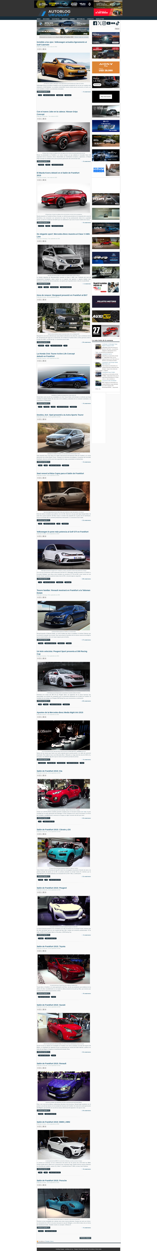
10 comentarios (86, 342)
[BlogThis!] (40, 49)
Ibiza (40, 523)
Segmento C (59, 95)
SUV (66, 345)
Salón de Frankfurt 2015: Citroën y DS (54, 830)
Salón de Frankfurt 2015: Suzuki (51, 1005)
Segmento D (61, 643)
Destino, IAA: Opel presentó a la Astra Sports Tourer (60, 415)
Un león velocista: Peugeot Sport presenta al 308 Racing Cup (62, 652)
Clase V (46, 287)
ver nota (84, 811)
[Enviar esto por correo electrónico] (38, 49)
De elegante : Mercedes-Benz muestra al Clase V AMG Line (63, 235)
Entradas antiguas (85, 1238)
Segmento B (65, 523)
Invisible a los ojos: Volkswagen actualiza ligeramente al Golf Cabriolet (62, 43)
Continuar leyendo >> (43, 91)
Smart (82, 762)
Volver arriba (98, 1249)
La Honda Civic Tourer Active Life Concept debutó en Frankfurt (56, 355)
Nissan (48, 164)
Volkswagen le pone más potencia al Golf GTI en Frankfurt (62, 532)
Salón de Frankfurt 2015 (49, 95)
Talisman (69, 643)
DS (46, 879)
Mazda (48, 225)
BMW (40, 1172)
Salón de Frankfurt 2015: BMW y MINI (53, 1122)
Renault (40, 643)
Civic (40, 406)
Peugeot (46, 704)
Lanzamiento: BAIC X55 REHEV (109, 380)
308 (40, 704)
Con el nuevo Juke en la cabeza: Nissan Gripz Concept (57, 113)
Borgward (41, 345)
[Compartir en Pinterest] (45, 49)
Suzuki (53, 1055)
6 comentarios (87, 222)
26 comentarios (86, 579)
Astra (40, 465)
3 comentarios (87, 91)
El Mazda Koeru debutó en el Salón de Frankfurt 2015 (58, 174)
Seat (59, 523)
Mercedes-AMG (51, 762)
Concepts (41, 164)
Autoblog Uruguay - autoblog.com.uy (64, 1249)
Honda (53, 406)
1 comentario (87, 283)
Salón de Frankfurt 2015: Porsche (52, 1180)
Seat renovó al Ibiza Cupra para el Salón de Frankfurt (60, 473)
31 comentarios (86, 1052)
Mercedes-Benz (54, 287)
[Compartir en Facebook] (43, 49)
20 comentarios (86, 701)
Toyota (53, 996)
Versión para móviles (84, 1249)
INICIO (38, 19)
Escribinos (92, 1249)
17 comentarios (86, 640)
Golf (40, 95)
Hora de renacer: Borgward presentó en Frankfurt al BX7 (62, 295)
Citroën (40, 879)
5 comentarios (87, 161)
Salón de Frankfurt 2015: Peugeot (52, 888)
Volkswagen (68, 95)
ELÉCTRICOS (55, 19)
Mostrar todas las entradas (81, 37)
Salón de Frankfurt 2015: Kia (49, 771)
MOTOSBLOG (81, 19)
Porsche (41, 1231)
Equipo (76, 1249)
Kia (40, 821)
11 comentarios (87, 520)
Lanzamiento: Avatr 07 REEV (108, 372)
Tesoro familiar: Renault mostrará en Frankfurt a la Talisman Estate (63, 591)
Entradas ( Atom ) (49, 1241)
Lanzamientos (42, 762)
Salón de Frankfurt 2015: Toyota (51, 946)
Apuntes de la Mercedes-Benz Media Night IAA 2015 (60, 712)
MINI (46, 1172)
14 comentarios (86, 1110)
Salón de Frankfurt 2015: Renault (51, 1063)
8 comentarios (87, 993)
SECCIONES (46, 19)
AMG (40, 287)
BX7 (47, 345)
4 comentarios (87, 935)
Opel (46, 465)
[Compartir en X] (42, 49)
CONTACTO (90, 19)
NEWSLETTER (100, 19)
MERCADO (65, 19)
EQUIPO (72, 19)
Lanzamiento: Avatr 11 (107, 354)
